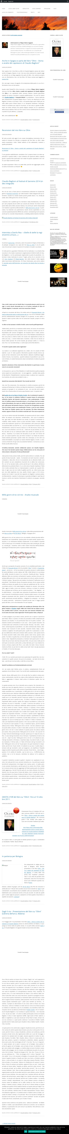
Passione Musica (56, 243)
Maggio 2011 (53, 199)
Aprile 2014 (53, 185)
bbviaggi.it (52, 173)
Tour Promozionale (22, 12)
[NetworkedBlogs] (59, 110)
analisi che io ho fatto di (16, 395)
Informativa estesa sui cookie (37, 1131)
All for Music (17, 533)
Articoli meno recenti (8, 1123)
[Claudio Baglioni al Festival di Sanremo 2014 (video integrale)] (20, 218)
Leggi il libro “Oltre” (13, 8)
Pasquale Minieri (13, 568)
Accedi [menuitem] (5, 1)
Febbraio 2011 (53, 201)
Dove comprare (36, 8)
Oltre (30, 119)
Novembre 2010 (54, 207)
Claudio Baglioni (9, 97)
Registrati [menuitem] (10, 1)
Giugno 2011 (53, 197)
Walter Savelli (31, 1009)
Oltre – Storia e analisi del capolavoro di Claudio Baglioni (34, 870)
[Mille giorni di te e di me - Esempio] (22, 558)
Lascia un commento (7, 12)
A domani (16, 897)
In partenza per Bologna (12, 856)
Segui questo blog (59, 111)
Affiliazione (47, 8)
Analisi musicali (24, 784)
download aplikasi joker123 (57, 168)
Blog (55, 8)
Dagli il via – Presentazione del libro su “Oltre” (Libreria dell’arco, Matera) (21, 912)
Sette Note (57, 239)
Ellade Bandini (19, 259)
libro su (31, 245)
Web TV (32, 12)
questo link (5, 79)
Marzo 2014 (53, 187)
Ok (26, 1131)
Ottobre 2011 (53, 193)
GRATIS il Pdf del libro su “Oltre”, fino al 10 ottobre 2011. (22, 798)
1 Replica (4, 239)
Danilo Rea (11, 243)
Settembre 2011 (54, 195)
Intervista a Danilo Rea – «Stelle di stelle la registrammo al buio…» (22, 233)
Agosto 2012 (53, 191)
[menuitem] (1, 1)
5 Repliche (4, 499)
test (62, 236)
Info (39, 12)
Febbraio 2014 (53, 189)
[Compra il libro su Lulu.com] (56, 58)
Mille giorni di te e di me (19, 531)
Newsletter (26, 8)
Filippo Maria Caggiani (16, 35)
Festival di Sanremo (12, 193)
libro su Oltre (8, 533)
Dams (30, 882)
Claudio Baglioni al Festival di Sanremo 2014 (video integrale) (22, 182)
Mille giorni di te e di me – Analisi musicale (20, 494)
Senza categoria (54, 223)
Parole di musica (54, 233)
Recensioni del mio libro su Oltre (16, 130)
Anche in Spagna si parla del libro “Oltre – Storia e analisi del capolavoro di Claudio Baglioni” (22, 61)
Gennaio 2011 (53, 203)
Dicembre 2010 (53, 205)
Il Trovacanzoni (57, 240)
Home (3, 8)
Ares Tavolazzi (9, 259)
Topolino (14, 608)
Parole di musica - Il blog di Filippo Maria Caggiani (58, 234)
